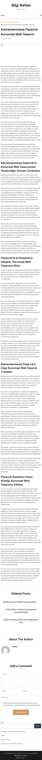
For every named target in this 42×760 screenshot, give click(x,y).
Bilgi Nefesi (21, 5)
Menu (3, 15)
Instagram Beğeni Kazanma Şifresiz (13, 731)
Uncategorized (12, 22)
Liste (2, 735)
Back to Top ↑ (21, 758)
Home (3, 22)
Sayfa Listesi (5, 739)
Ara (2, 722)
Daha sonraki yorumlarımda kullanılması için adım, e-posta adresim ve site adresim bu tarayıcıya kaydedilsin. (22, 704)
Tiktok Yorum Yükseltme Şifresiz (12, 743)
